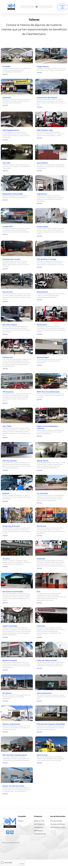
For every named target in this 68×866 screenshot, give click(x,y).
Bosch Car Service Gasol (13, 786)
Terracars (41, 626)
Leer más (5, 74)
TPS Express (7, 392)
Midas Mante (43, 461)
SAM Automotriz (44, 693)
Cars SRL (6, 163)
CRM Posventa (38, 830)
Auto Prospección (39, 824)
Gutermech (42, 325)
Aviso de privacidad (56, 821)
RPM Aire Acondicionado (48, 392)
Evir (38, 591)
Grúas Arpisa (42, 227)
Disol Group (42, 755)
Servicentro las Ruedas (12, 591)
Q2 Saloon (7, 693)
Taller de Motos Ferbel (47, 660)
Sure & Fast (7, 292)
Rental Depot (43, 357)
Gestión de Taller (39, 821)
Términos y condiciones (57, 824)
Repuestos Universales (12, 194)
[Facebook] (11, 832)
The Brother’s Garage (46, 259)
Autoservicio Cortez (11, 259)
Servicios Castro (9, 325)
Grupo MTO (7, 227)
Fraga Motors (43, 66)
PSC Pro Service (9, 461)
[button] (36, 6)
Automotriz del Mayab (47, 97)
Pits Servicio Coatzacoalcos (14, 755)
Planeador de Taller (40, 834)
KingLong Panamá (11, 526)
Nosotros (20, 821)
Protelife (6, 66)
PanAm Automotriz (11, 724)
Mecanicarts (42, 292)
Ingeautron (42, 194)
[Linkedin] (7, 832)
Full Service (7, 357)
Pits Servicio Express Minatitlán (51, 724)
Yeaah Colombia (9, 626)
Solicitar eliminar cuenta (57, 827)
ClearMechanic (38, 827)
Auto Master (42, 163)
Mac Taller (7, 426)
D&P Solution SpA (45, 130)
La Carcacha (42, 493)
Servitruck (41, 526)
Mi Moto (6, 559)
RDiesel (5, 493)
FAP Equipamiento (10, 130)
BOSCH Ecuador (9, 660)
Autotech (6, 97)
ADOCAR (41, 559)
